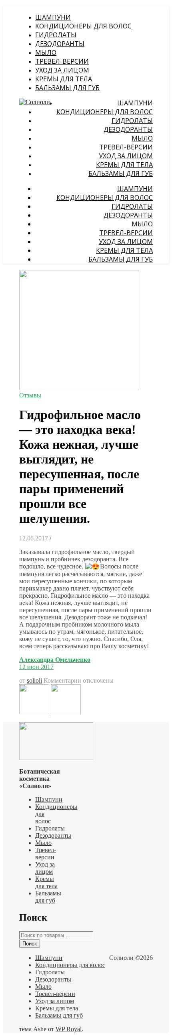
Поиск (29, 944)
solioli (34, 680)
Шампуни (53, 17)
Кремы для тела (63, 79)
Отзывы (30, 395)
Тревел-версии (62, 61)
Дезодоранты (59, 43)
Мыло (45, 52)
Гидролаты (55, 34)
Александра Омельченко (54, 659)
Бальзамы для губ (67, 87)
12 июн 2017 (36, 666)
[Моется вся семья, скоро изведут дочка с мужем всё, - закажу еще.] (66, 712)
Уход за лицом (62, 70)
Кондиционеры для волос (83, 26)
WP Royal (69, 1029)
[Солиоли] (34, 102)
